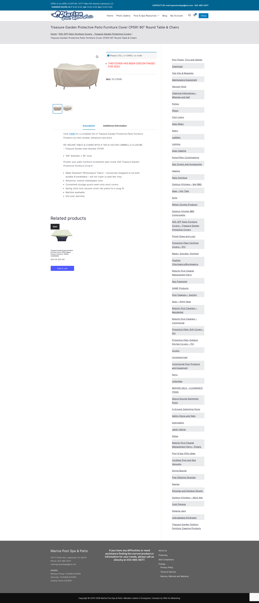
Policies (162, 564)
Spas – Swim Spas (181, 301)
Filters (175, 110)
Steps (175, 130)
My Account (176, 15)
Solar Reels (178, 124)
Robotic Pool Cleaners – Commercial (184, 321)
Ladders (176, 137)
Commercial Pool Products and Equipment (186, 366)
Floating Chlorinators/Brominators (185, 262)
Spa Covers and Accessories (187, 164)
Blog (164, 15)
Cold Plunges (179, 504)
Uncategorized (179, 357)
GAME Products (180, 288)
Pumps (175, 104)
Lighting (176, 144)
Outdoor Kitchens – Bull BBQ (187, 184)
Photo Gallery (123, 15)
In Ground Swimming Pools (186, 409)
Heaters (176, 171)
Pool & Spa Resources (145, 15)
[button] (157, 16)
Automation (178, 422)
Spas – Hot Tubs (180, 191)
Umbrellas (177, 381)
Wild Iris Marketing (171, 598)
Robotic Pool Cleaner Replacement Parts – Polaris (186, 444)
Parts (175, 374)
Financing (163, 555)
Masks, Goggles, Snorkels (185, 253)
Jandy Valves (179, 429)
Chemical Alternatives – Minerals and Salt (184, 95)
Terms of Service (168, 572)
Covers (175, 350)
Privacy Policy (167, 567)
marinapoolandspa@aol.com (179, 5)
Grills (174, 197)
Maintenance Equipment (184, 80)
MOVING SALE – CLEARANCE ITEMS (187, 390)
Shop (203, 15)
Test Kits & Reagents (182, 73)
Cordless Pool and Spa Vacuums (184, 462)
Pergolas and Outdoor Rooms (187, 491)
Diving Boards (179, 470)
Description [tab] (89, 125)
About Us (163, 550)
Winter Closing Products (184, 204)
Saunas (175, 484)
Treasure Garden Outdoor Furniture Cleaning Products (186, 526)
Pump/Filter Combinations (185, 157)
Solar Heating (179, 150)
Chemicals (177, 66)
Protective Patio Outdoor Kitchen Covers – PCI (185, 342)
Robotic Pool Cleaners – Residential (184, 310)
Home (110, 15)
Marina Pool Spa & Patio (111, 598)
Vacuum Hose (179, 86)
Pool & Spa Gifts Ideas (183, 453)
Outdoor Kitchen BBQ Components (183, 213)
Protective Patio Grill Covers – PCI (188, 331)
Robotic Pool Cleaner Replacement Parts (183, 272)
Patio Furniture (179, 177)
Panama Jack (179, 511)
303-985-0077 (201, 5)
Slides (175, 436)
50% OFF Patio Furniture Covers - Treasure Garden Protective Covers (95, 34)
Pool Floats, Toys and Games (187, 59)
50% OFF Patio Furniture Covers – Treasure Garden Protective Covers (185, 225)
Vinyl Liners (178, 117)
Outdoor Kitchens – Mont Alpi (187, 497)
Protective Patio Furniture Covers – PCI (185, 245)
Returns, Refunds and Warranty (175, 576)
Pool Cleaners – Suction (184, 295)
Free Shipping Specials (184, 477)
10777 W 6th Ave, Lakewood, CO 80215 (69, 557)
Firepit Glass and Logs (183, 236)
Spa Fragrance (179, 281)
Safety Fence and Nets (183, 416)
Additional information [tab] (115, 125)
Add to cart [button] (62, 268)
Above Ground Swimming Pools (185, 400)
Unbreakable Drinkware (184, 517)
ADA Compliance (166, 559)
